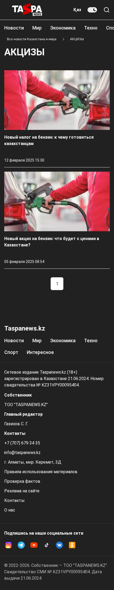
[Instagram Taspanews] (8, 545)
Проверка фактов (22, 481)
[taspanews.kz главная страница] (27, 9)
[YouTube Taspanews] (34, 545)
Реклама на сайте (22, 490)
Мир (37, 28)
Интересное (40, 352)
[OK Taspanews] (72, 545)
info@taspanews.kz (22, 452)
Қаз (77, 9)
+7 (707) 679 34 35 (22, 442)
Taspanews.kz (24, 328)
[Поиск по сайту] (106, 10)
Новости (14, 28)
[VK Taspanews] (59, 545)
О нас (9, 510)
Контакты (14, 500)
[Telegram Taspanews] (21, 545)
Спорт (11, 352)
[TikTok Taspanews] (46, 545)
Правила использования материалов (40, 471)
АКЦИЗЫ (77, 39)
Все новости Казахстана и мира (31, 39)
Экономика (63, 28)
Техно (91, 28)
